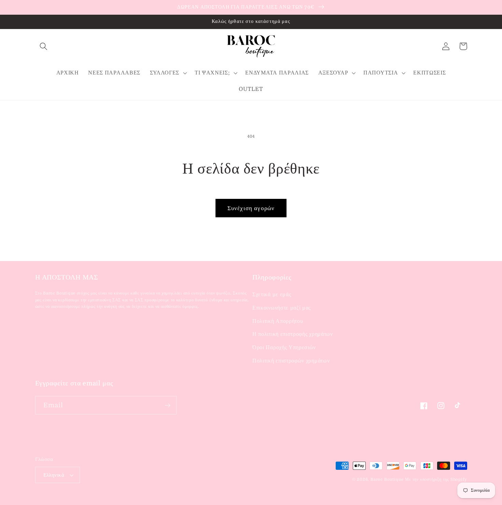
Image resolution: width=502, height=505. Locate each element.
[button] (44, 46)
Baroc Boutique (387, 479)
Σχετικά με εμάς (271, 294)
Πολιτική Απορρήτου (277, 321)
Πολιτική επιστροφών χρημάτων (291, 361)
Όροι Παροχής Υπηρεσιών (284, 347)
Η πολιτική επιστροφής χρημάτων (292, 334)
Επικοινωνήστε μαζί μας (281, 308)
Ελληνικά (54, 475)
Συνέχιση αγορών (251, 208)
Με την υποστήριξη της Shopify (436, 479)
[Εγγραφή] (167, 405)
